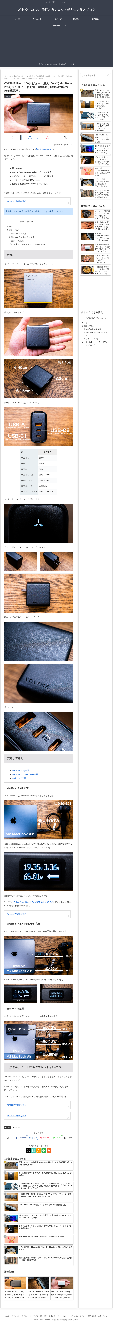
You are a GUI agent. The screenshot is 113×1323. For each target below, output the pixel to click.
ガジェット (16, 1316)
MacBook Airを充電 (18, 234)
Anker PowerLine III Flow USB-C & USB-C (32, 902)
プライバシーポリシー (78, 1316)
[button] (65, 137)
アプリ (35, 1316)
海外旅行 (52, 1316)
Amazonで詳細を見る (16, 201)
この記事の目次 (23, 221)
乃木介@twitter (42, 149)
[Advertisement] (56, 46)
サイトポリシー (62, 1316)
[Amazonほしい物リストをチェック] (38, 1150)
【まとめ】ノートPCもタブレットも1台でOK (27, 244)
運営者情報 (92, 1316)
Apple (7, 1316)
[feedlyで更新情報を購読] (43, 1150)
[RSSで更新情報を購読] (49, 1150)
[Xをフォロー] (28, 1150)
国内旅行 (43, 1316)
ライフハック (26, 1316)
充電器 (8, 1127)
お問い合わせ (103, 1316)
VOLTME (17, 1127)
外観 (10, 226)
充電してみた (14, 230)
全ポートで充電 (17, 241)
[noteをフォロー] (33, 1150)
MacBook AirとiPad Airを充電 (22, 237)
